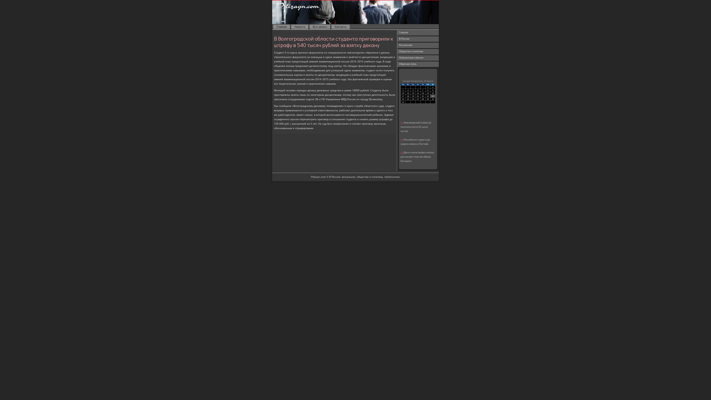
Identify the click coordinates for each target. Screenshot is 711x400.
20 (418, 96)
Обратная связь (408, 64)
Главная (281, 27)
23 (433, 96)
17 (403, 96)
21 (423, 96)
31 (403, 102)
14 (423, 93)
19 (413, 96)
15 (428, 93)
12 (413, 93)
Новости (299, 27)
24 (403, 99)
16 (433, 93)
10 (403, 93)
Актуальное (405, 45)
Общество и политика (411, 51)
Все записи (320, 27)
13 (418, 93)
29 (428, 99)
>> (402, 123)
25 (408, 99)
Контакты (341, 27)
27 (418, 99)
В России (404, 39)
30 (433, 99)
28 (423, 99)
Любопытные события (411, 58)
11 (408, 93)
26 (413, 99)
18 (408, 96)
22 (428, 96)
